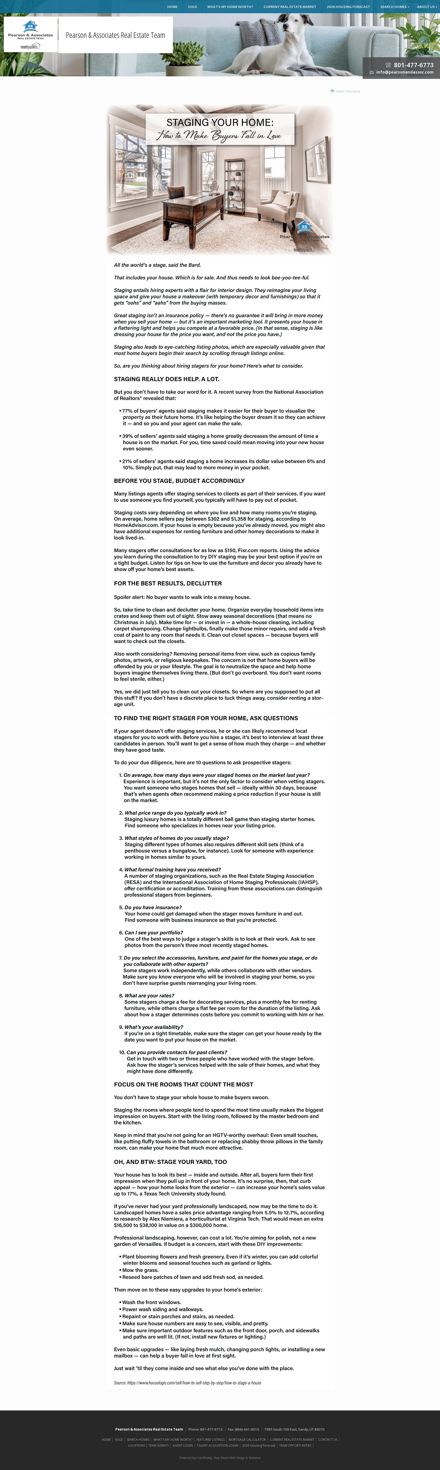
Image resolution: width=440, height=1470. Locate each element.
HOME (172, 6)
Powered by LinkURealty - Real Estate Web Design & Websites (220, 1458)
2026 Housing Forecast (348, 6)
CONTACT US (327, 1439)
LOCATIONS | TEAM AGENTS (148, 1445)
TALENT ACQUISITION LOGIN (217, 1445)
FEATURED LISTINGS (211, 1439)
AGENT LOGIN (183, 1445)
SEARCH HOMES (393, 6)
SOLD (192, 6)
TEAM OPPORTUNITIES (295, 1445)
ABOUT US (426, 6)
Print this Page (348, 91)
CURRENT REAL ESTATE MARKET (290, 6)
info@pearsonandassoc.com (405, 72)
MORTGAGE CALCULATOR (247, 1439)
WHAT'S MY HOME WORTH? (230, 6)
